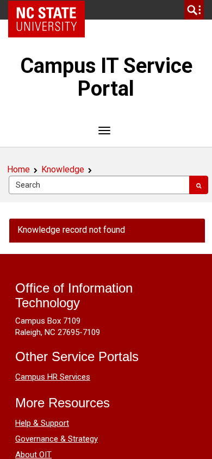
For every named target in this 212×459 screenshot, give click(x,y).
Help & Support (42, 423)
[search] (194, 10)
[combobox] (99, 185)
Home (18, 169)
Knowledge (62, 169)
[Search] (198, 185)
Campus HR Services (52, 377)
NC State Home (50, 9)
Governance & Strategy (56, 439)
